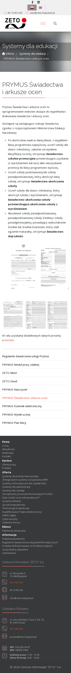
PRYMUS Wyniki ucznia (16, 414)
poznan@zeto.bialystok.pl (23, 636)
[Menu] (43, 23)
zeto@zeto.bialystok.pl (42, 12)
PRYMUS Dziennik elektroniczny (22, 406)
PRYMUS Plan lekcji (14, 422)
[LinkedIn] (38, 2)
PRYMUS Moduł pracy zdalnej (20, 364)
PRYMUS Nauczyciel (14, 389)
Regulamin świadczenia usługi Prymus (25, 356)
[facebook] (32, 2)
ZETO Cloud (9, 381)
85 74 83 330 (15, 12)
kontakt (9, 340)
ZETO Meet (9, 373)
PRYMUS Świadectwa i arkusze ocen (25, 398)
